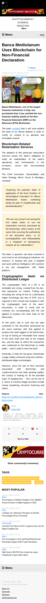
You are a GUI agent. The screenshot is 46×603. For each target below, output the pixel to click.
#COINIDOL (23, 22)
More (24, 29)
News (33, 67)
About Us (5, 589)
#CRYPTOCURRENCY (23, 19)
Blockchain (7, 478)
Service (27, 482)
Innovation (17, 482)
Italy (16, 478)
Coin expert (6, 523)
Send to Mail (23, 439)
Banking (39, 482)
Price (4, 510)
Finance (35, 478)
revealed (16, 128)
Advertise (5, 595)
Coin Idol (15, 409)
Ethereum (25, 478)
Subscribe (6, 592)
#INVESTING (23, 26)
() (23, 463)
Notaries (6, 482)
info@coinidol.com (9, 598)
